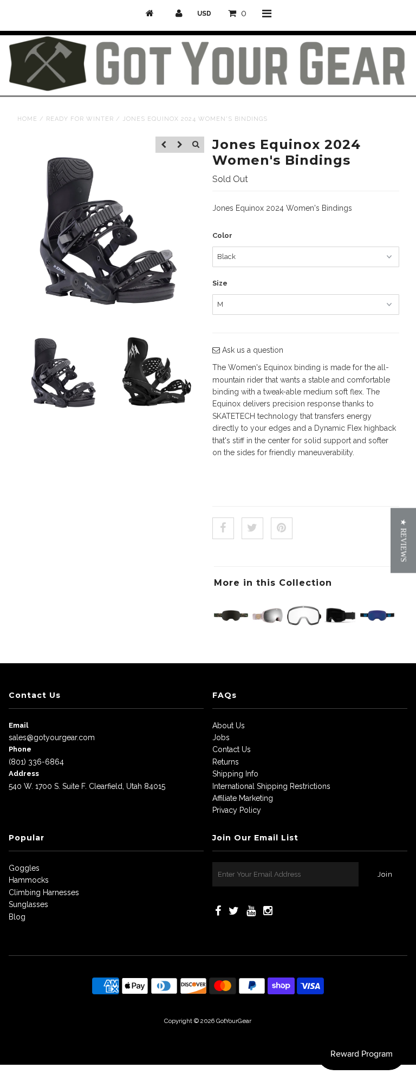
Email (18, 725)
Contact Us (231, 749)
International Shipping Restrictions (271, 786)
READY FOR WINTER (80, 118)
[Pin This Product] (281, 528)
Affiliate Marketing (242, 798)
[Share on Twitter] (252, 528)
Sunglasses (28, 904)
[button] (403, 540)
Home (27, 118)
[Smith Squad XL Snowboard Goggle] (341, 629)
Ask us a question (251, 350)
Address (24, 773)
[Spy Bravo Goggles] (268, 629)
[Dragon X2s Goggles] (377, 629)
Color (222, 235)
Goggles (24, 868)
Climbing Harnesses (44, 892)
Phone (20, 749)
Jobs (221, 737)
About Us (228, 725)
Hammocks (29, 880)
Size (219, 283)
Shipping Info (235, 773)
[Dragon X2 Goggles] (231, 629)
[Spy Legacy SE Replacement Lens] (304, 629)
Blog (17, 916)
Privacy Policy (236, 810)
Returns (225, 762)
